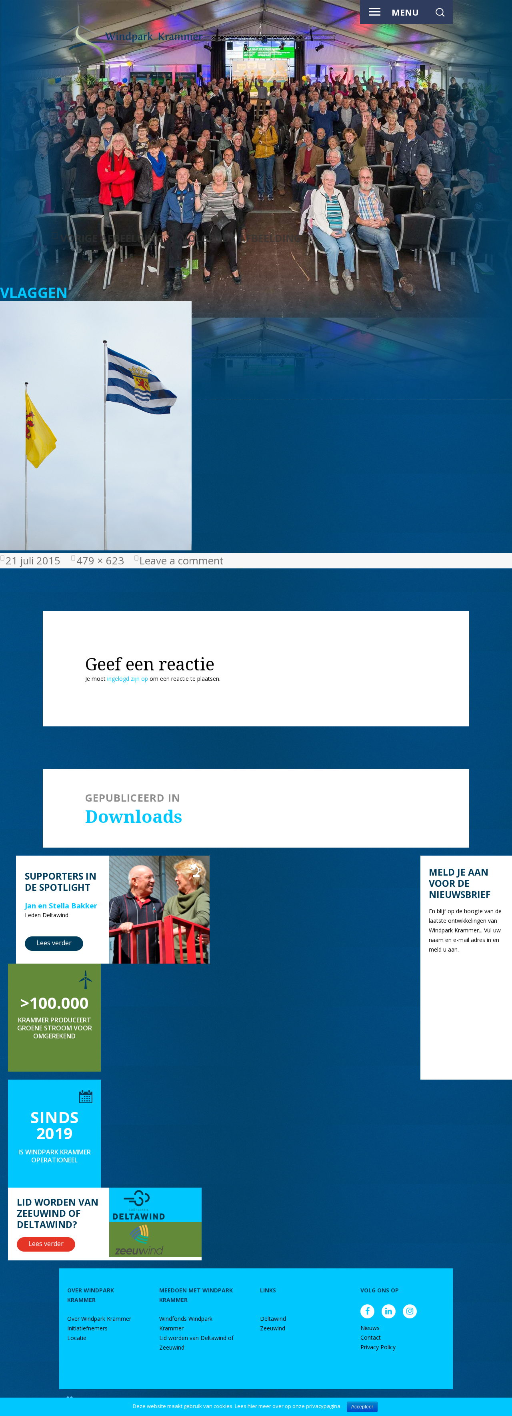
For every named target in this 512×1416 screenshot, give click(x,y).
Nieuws (370, 1328)
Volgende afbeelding (241, 238)
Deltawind (273, 1318)
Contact (370, 1337)
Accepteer (362, 1407)
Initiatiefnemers (87, 1328)
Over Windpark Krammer (99, 1318)
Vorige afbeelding (111, 238)
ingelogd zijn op (127, 678)
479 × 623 (100, 561)
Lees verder (54, 942)
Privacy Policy (378, 1347)
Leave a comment (182, 561)
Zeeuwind (272, 1328)
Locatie (76, 1338)
